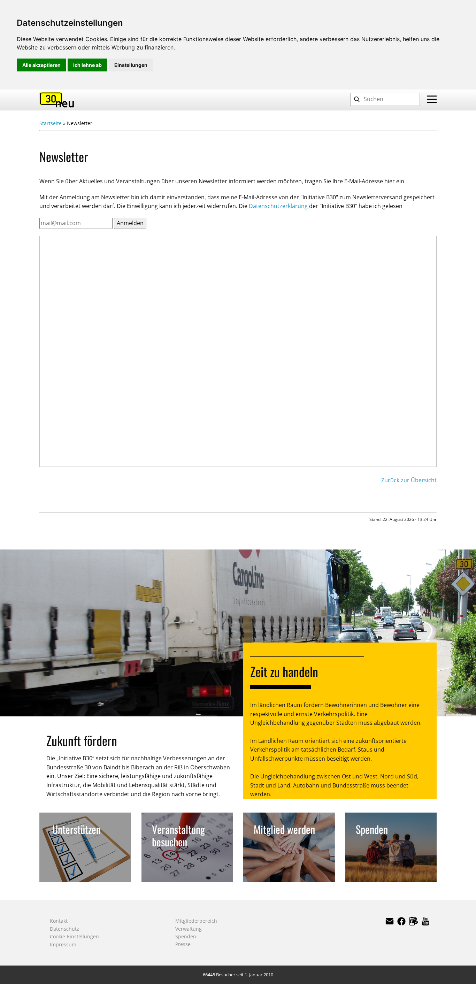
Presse (183, 944)
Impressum (63, 944)
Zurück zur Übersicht (409, 480)
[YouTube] (425, 921)
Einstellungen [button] (130, 65)
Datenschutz (64, 928)
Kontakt (59, 920)
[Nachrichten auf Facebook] (413, 921)
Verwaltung (188, 928)
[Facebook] (401, 921)
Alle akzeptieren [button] (41, 65)
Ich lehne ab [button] (87, 65)
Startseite (50, 123)
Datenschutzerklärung (278, 206)
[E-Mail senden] (389, 921)
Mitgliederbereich (196, 920)
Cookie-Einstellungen (74, 936)
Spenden (185, 936)
